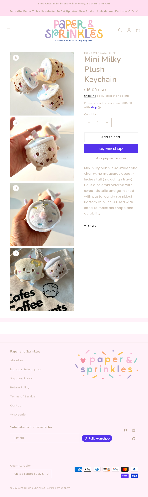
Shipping (90, 95)
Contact (16, 405)
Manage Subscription (26, 369)
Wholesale (18, 414)
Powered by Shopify (58, 488)
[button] (8, 30)
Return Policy (19, 387)
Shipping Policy (21, 378)
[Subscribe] (75, 438)
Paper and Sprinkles (32, 488)
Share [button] (92, 226)
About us (17, 360)
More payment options (111, 158)
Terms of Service (23, 396)
